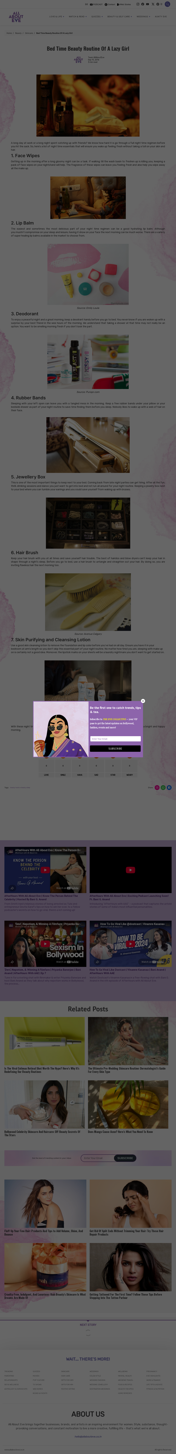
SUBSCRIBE (115, 748)
